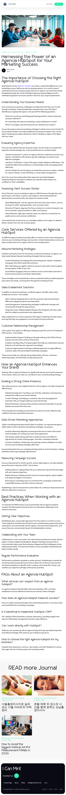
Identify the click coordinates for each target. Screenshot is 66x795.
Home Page (8, 783)
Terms (56, 789)
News (16, 783)
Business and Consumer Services (12, 52)
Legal (60, 789)
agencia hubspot (24, 86)
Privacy (51, 789)
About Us (44, 789)
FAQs (23, 783)
